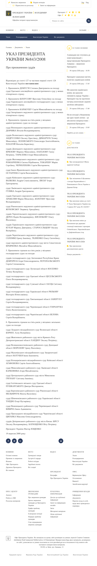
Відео (53, 452)
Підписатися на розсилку (24, 5)
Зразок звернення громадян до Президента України (37, 502)
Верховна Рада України (34, 555)
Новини (10, 452)
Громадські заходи (34, 455)
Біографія (53, 475)
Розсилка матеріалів (13, 501)
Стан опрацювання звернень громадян (35, 523)
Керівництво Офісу (79, 475)
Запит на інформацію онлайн (58, 504)
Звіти (52, 508)
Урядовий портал (15, 555)
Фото (30, 452)
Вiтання (8, 461)
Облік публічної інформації (56, 515)
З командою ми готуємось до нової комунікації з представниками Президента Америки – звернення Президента (78, 61)
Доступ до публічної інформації (57, 498)
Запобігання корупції (80, 484)
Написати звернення (18, 2)
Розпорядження (21, 37)
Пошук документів (74, 254)
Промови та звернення (14, 458)
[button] (70, 12)
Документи (19, 47)
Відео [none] (35, 30)
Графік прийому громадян (34, 509)
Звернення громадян (33, 492)
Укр (82, 2)
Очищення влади (81, 491)
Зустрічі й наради (34, 458)
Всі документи (59, 37)
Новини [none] (10, 30)
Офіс (75, 472)
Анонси (8, 495)
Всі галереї (32, 467)
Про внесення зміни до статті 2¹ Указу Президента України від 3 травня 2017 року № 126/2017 (78, 204)
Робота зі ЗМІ (11, 498)
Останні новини (12, 455)
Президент (55, 472)
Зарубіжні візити (34, 464)
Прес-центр (11, 491)
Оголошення (77, 478)
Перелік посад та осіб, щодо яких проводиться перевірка (81, 503)
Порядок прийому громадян (34, 518)
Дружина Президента (13, 467)
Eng (87, 2)
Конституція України (40, 37)
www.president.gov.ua (57, 542)
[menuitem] (12, 30)
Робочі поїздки (33, 461)
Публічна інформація (56, 492)
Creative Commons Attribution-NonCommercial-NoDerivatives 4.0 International (52, 538)
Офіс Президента (12, 464)
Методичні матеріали (57, 511)
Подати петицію (39, 2)
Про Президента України (59, 478)
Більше (83, 30)
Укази (8, 37)
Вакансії (75, 481)
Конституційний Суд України (57, 555)
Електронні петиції (35, 514)
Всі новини (10, 470)
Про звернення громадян (37, 497)
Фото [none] (23, 30)
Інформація (77, 495)
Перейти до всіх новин (75, 133)
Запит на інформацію (47, 5)
